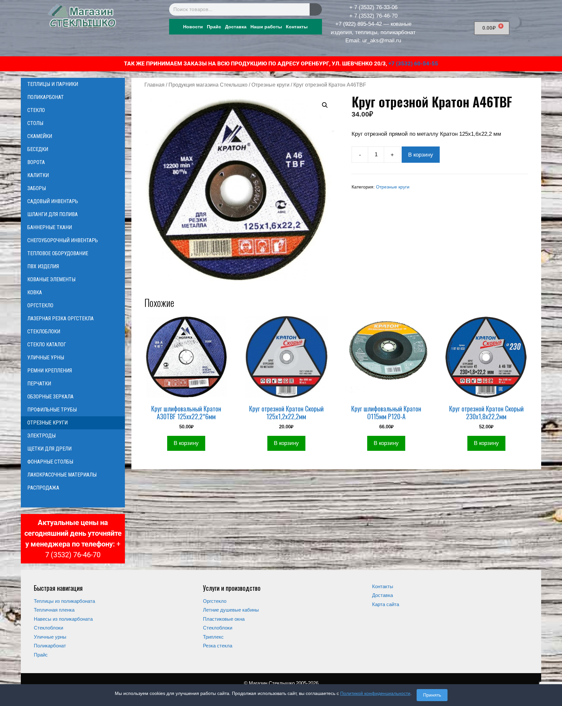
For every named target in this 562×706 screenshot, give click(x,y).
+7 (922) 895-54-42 (358, 24)
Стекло (36, 110)
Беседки (37, 149)
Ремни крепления (49, 370)
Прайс (214, 26)
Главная (154, 85)
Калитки (38, 175)
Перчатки (39, 384)
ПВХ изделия (43, 266)
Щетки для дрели (49, 449)
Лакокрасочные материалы (62, 475)
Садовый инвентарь (52, 201)
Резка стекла (217, 645)
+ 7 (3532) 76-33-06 (373, 7)
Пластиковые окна (224, 619)
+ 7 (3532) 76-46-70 (373, 16)
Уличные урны (45, 357)
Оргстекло (40, 305)
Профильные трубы (52, 410)
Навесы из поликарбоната (63, 619)
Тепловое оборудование (57, 253)
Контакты (297, 26)
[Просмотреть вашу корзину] (73, 500)
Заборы (36, 188)
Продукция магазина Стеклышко (208, 85)
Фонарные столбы (50, 462)
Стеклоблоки (43, 331)
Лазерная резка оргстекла (60, 318)
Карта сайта (385, 604)
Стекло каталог (46, 344)
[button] (325, 105)
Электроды (41, 436)
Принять (432, 695)
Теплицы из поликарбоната (64, 601)
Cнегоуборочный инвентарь (62, 240)
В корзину (420, 155)
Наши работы (266, 26)
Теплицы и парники (52, 84)
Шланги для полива (52, 214)
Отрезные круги (270, 85)
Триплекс (213, 637)
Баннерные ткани (49, 227)
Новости (193, 26)
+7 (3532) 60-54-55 (413, 63)
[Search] (316, 9)
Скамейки (39, 136)
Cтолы (35, 123)
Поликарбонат (45, 97)
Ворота (36, 162)
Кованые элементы (51, 279)
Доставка (236, 26)
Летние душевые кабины (231, 610)
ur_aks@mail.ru (381, 40)
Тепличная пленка (54, 610)
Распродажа (43, 488)
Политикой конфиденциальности (375, 693)
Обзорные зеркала (50, 397)
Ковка (34, 292)
